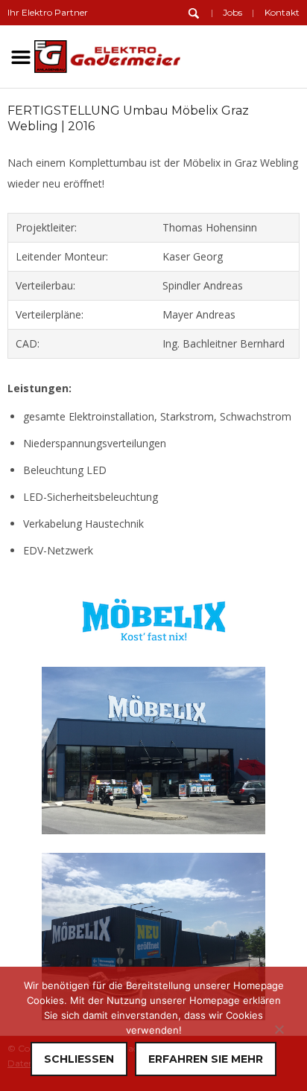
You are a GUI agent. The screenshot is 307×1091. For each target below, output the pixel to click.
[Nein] (279, 1029)
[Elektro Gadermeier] (107, 53)
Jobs (232, 12)
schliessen (79, 1059)
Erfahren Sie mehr (205, 1059)
